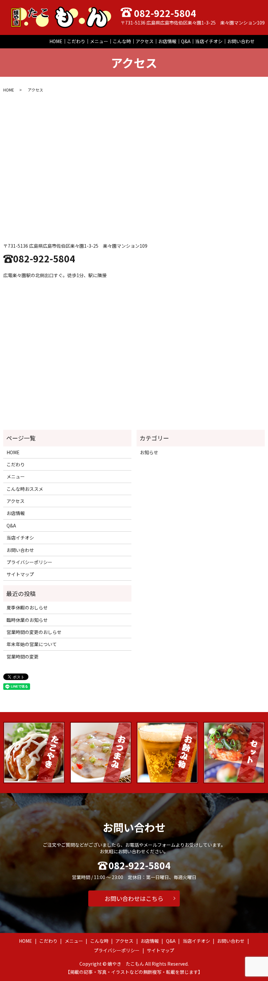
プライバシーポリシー (29, 562)
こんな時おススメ (25, 489)
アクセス (145, 41)
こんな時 (122, 41)
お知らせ (149, 452)
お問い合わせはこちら (134, 898)
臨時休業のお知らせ (27, 620)
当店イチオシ (209, 41)
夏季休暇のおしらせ (27, 607)
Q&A (186, 41)
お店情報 (167, 41)
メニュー (99, 41)
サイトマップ (20, 574)
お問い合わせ (241, 41)
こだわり (76, 41)
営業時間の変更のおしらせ (34, 632)
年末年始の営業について (32, 644)
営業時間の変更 (23, 656)
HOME (55, 41)
